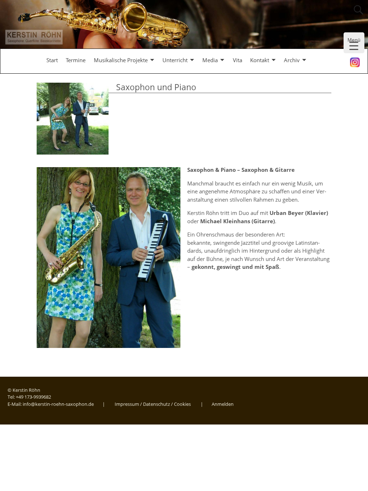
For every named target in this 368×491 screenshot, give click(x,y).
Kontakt (259, 60)
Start (52, 60)
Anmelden (223, 404)
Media (210, 60)
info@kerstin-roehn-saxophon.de (58, 404)
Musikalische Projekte (121, 60)
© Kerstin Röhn (24, 390)
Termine (76, 60)
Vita (237, 60)
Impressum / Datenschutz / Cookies (153, 404)
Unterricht (175, 60)
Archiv (292, 60)
